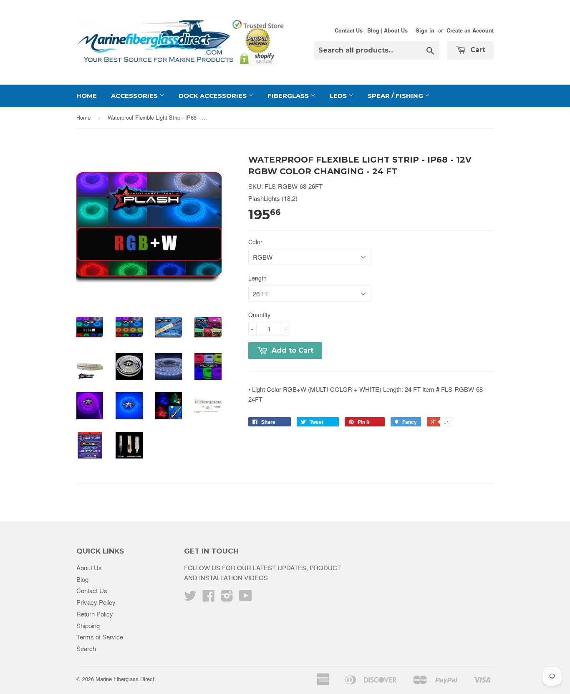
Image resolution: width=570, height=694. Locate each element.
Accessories (135, 96)
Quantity (259, 315)
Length (257, 278)
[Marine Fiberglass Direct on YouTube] (245, 598)
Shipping (88, 625)
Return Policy (94, 613)
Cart (476, 50)
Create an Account (470, 30)
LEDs (339, 96)
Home (86, 96)
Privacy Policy (96, 602)
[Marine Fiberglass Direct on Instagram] (227, 598)
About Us (396, 30)
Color (255, 242)
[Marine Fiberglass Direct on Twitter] (190, 598)
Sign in (425, 30)
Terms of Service (99, 636)
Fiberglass (288, 96)
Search (86, 648)
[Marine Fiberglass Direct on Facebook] (208, 598)
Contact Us (349, 30)
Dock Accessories (213, 96)
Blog (373, 30)
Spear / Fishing (396, 96)
